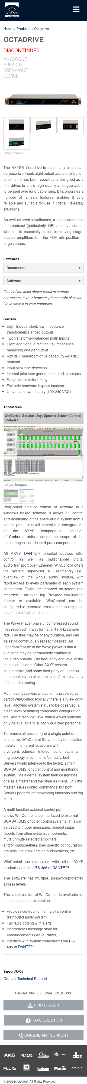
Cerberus (16, 536)
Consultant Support (46, 1035)
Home (8, 28)
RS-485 (41, 867)
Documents (15, 267)
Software (13, 280)
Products (23, 28)
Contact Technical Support (25, 978)
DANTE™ (32, 553)
